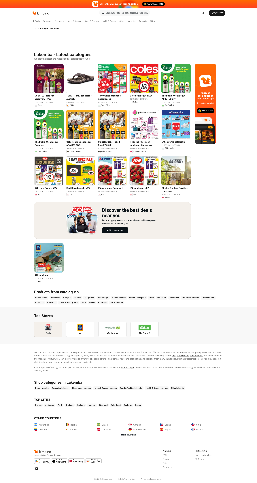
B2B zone (199, 459)
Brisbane (69, 405)
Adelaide (81, 405)
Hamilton (92, 405)
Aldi (173, 355)
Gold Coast (116, 405)
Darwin (138, 405)
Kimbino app (127, 367)
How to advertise (203, 455)
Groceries (47, 21)
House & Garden (74, 21)
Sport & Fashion (92, 21)
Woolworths (183, 355)
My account (218, 13)
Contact (166, 459)
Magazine (132, 21)
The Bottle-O (196, 355)
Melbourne (49, 405)
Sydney (38, 405)
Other (121, 21)
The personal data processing (152, 479)
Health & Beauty (109, 21)
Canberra (128, 405)
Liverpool (103, 405)
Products (143, 21)
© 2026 (103, 479)
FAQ (165, 455)
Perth (60, 405)
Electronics (59, 21)
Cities (152, 21)
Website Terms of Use (126, 479)
